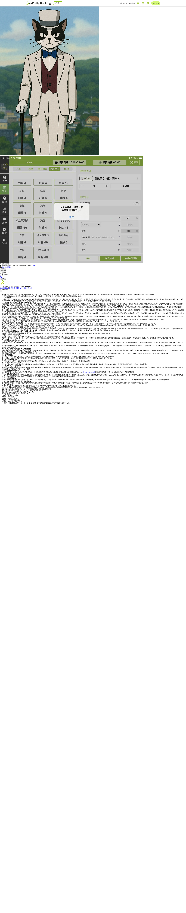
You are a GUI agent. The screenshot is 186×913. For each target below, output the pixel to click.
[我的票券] (143, 3)
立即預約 (3, 269)
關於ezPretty (28, 288)
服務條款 (12, 288)
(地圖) (34, 265)
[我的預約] (138, 3)
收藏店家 (3, 271)
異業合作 (19, 288)
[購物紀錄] (147, 3)
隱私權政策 (4, 288)
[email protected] (89, 372)
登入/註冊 (156, 3)
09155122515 (7, 267)
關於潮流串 (123, 3)
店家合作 (132, 3)
